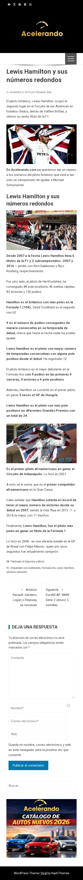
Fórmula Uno (49, 568)
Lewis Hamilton (65, 568)
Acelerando (34, 568)
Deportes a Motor (34, 561)
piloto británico (42, 175)
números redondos (16, 572)
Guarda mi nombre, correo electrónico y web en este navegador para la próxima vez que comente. (40, 750)
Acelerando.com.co (26, 170)
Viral (44, 873)
